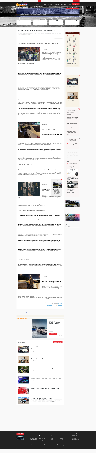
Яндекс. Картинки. (60, 303)
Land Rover (70, 48)
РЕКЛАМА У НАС (74, 435)
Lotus (69, 52)
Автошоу (52, 438)
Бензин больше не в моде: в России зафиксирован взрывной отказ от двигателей (71, 224)
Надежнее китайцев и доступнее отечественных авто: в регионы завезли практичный (44, 349)
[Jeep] (74, 44)
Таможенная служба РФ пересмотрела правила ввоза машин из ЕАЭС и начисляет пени (72, 211)
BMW (69, 40)
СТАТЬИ (50, 33)
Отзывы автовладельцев (40, 33)
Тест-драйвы (46, 33)
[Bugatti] (67, 41)
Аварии (52, 439)
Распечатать (28, 34)
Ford (75, 39)
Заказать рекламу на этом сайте (72, 7)
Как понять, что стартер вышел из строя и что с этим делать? (73, 144)
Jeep (75, 44)
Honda (75, 40)
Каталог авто (54, 33)
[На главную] (22, 4)
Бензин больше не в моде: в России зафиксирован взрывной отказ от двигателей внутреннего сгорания (72, 20)
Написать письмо (20, 433)
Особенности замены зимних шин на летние (73, 140)
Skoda (75, 54)
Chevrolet (70, 45)
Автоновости (24, 34)
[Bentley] (67, 39)
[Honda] (74, 40)
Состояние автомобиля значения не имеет (72, 179)
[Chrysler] (67, 44)
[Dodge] (74, 35)
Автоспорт (61, 438)
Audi (69, 38)
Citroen (69, 46)
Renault (75, 52)
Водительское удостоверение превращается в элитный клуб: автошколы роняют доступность (72, 128)
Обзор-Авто (20, 34)
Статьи (23, 312)
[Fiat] (74, 38)
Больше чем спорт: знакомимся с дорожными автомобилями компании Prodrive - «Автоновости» (32, 14)
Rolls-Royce (75, 53)
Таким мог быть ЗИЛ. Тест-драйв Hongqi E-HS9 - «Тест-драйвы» (55, 323)
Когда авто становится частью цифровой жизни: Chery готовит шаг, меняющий (45, 388)
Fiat (75, 38)
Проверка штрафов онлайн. (71, 63)
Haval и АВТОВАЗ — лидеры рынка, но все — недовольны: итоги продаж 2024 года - (71, 191)
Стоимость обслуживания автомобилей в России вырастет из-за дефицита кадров (39, 20)
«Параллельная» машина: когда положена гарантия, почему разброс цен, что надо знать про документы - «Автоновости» (74, 165)
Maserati (70, 53)
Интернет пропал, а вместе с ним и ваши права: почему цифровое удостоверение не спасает (72, 132)
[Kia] (74, 46)
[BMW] (67, 40)
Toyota (75, 59)
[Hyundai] (74, 41)
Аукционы (61, 439)
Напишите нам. (60, 305)
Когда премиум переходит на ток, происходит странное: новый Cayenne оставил (45, 378)
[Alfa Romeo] (67, 35)
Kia (75, 46)
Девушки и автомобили (29, 33)
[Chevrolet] (67, 45)
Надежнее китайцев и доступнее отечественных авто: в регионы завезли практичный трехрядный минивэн (72, 123)
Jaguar (75, 45)
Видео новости (58, 33)
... (16, 448)
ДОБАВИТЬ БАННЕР (23, 7)
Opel (74, 48)
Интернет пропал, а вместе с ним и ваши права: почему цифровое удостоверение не (46, 368)
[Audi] (67, 38)
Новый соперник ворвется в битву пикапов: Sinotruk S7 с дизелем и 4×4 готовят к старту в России (23, 20)
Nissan (69, 59)
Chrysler (70, 44)
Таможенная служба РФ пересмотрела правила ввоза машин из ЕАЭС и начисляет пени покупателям (56, 20)
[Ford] (74, 39)
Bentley (69, 39)
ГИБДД (35, 33)
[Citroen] (67, 46)
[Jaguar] (74, 45)
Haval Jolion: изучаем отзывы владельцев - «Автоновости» (41, 398)
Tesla (75, 58)
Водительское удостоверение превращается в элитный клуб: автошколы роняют (45, 358)
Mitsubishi (70, 58)
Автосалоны (62, 435)
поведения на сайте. (49, 305)
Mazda (69, 54)
